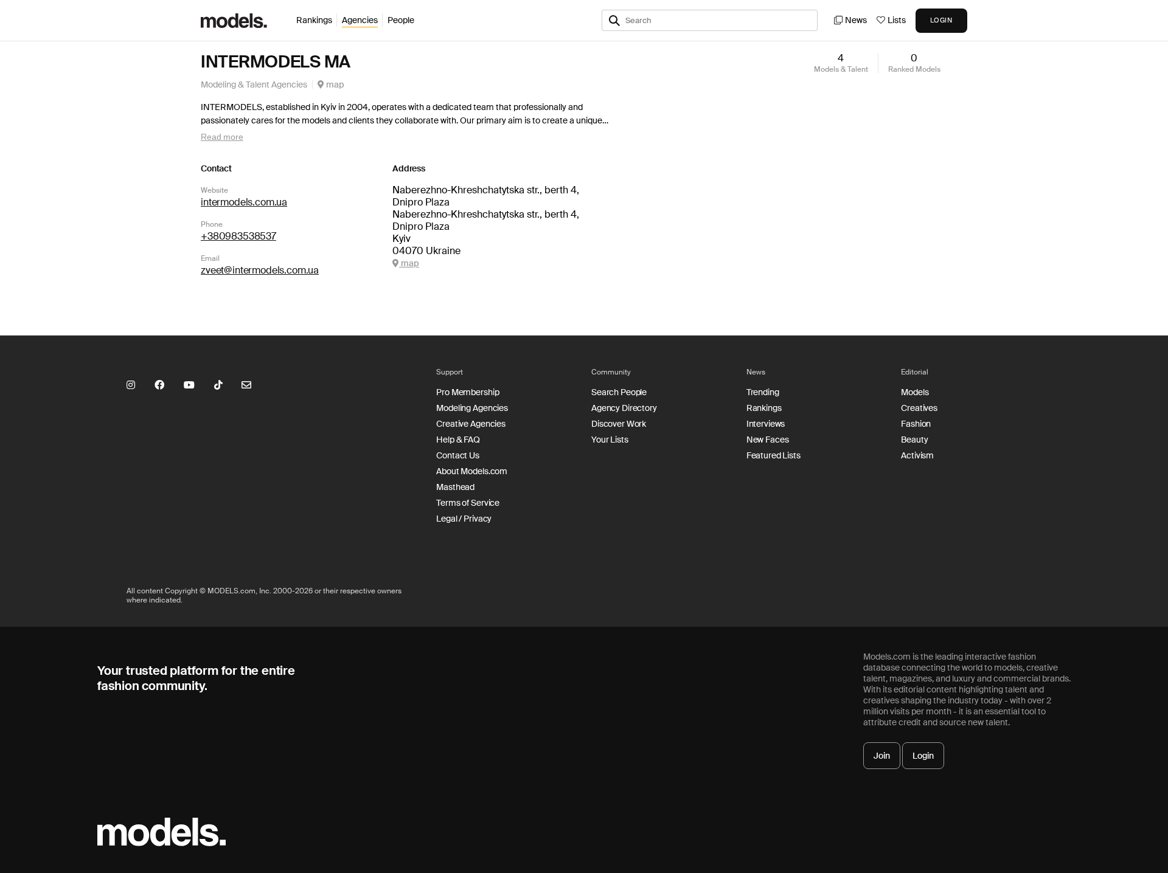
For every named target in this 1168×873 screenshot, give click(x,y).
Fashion (916, 423)
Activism (917, 455)
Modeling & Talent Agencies (254, 84)
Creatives (919, 407)
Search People (619, 392)
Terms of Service (467, 502)
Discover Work (618, 423)
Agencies (360, 20)
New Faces (767, 439)
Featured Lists (773, 455)
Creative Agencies (471, 423)
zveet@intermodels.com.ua (260, 270)
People (401, 20)
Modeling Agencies (472, 407)
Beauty (914, 439)
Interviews (765, 423)
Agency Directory (624, 407)
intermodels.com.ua (244, 202)
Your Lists (609, 439)
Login (923, 755)
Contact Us (457, 455)
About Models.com (471, 471)
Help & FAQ (458, 439)
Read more (222, 137)
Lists (897, 20)
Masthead (455, 486)
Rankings (314, 20)
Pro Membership (467, 392)
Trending (762, 392)
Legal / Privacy (464, 518)
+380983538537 (238, 236)
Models (914, 392)
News (856, 20)
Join (882, 755)
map (334, 84)
